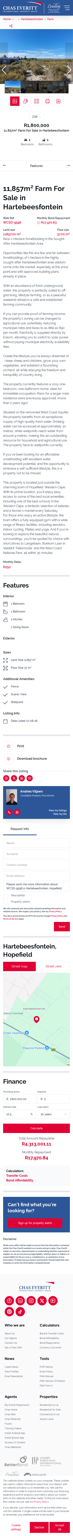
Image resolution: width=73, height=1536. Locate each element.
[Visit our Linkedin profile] (20, 1300)
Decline (39, 1527)
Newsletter (18, 895)
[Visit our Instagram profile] (31, 1300)
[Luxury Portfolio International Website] (47, 1461)
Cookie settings (16, 1527)
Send (62, 926)
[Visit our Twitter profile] (42, 1300)
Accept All (59, 1527)
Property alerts (20, 901)
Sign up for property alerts (35, 1223)
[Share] (11, 26)
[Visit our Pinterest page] (9, 1311)
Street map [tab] (19, 966)
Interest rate (9, 1107)
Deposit (41, 1091)
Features (36, 166)
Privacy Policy (55, 911)
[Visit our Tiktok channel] (20, 1311)
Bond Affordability (19, 1180)
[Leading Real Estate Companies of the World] (54, 7)
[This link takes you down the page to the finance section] (38, 222)
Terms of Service (10, 919)
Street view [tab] (54, 966)
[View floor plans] (25, 101)
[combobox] (58, 1114)
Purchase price (11, 1091)
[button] (4, 70)
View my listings (58, 810)
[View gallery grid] (36, 101)
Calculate (36, 1128)
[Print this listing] (47, 101)
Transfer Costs (17, 1176)
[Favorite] (3, 26)
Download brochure (32, 758)
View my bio (60, 814)
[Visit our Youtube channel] (53, 1300)
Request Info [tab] (20, 829)
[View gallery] (14, 101)
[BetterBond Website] (16, 1461)
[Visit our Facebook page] (9, 1300)
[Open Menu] (67, 8)
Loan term (42, 1107)
